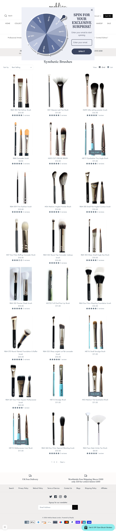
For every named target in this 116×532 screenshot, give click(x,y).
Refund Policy (38, 488)
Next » (62, 462)
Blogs (78, 488)
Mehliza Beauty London (54, 518)
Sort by (6, 67)
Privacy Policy (23, 488)
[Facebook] (55, 496)
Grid (104, 67)
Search (11, 488)
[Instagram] (60, 496)
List (111, 67)
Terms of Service (53, 488)
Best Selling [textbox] (16, 67)
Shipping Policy (90, 488)
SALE (109, 23)
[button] (17, 115)
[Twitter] (50, 496)
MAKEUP (99, 23)
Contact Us (68, 488)
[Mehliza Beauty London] (58, 6)
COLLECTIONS (20, 23)
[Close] (92, 10)
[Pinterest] (65, 496)
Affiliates (104, 488)
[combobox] (21, 67)
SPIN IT (82, 51)
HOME (7, 23)
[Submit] (75, 507)
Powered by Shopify (68, 518)
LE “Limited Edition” (100, 37)
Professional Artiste (15, 37)
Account (96, 16)
